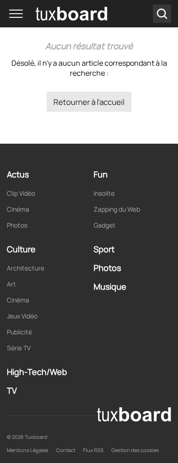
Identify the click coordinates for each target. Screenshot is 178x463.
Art (11, 284)
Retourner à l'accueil (89, 102)
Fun (101, 174)
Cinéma (18, 209)
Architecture (25, 268)
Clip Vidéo (21, 193)
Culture (21, 249)
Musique (110, 286)
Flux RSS (93, 450)
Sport (104, 249)
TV (12, 390)
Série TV (19, 347)
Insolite (104, 193)
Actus (18, 174)
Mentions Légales (27, 450)
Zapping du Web (117, 209)
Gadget (104, 225)
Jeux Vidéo (22, 316)
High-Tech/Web (37, 371)
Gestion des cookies (135, 450)
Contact (65, 450)
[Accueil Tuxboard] (58, 14)
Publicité (19, 332)
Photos (17, 225)
